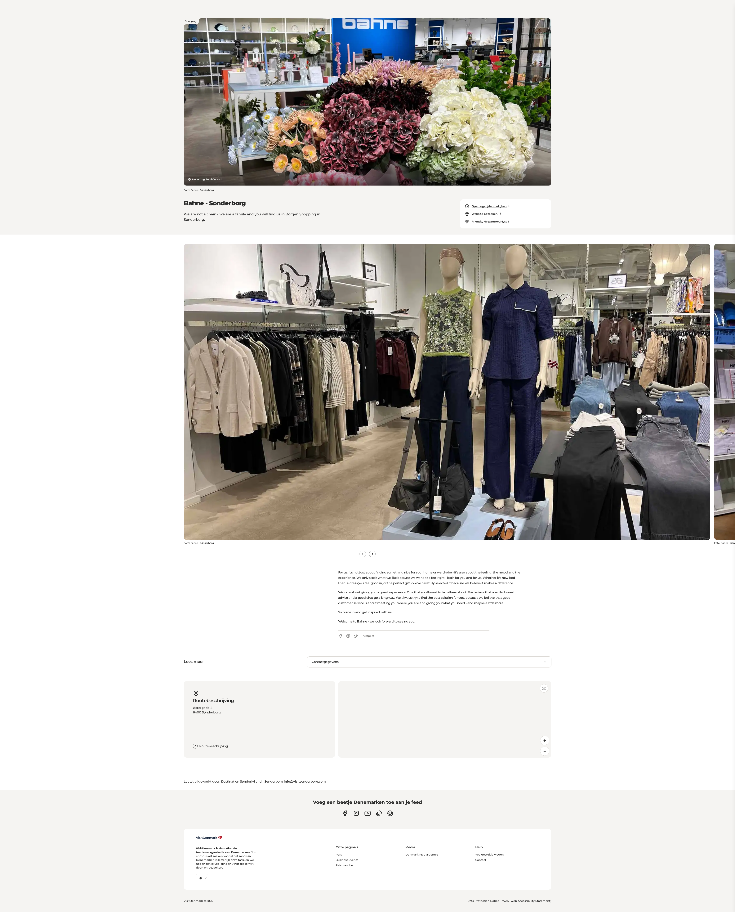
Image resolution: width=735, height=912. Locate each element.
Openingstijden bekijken (489, 206)
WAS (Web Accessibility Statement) (526, 901)
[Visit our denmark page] (345, 813)
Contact (480, 860)
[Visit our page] (356, 813)
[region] (444, 719)
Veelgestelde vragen (489, 854)
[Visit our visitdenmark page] (367, 813)
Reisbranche (344, 865)
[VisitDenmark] (209, 838)
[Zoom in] (544, 740)
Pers (339, 854)
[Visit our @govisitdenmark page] (379, 813)
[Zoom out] (544, 751)
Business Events (347, 860)
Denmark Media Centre (421, 854)
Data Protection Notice (483, 901)
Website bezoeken (485, 214)
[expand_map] (544, 688)
